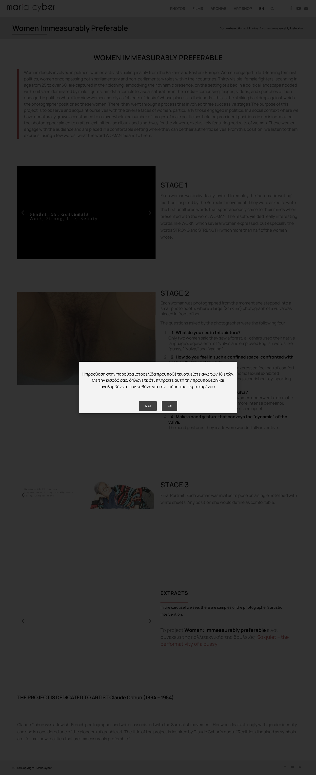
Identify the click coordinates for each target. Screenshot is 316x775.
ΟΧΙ (169, 406)
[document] (158, 387)
